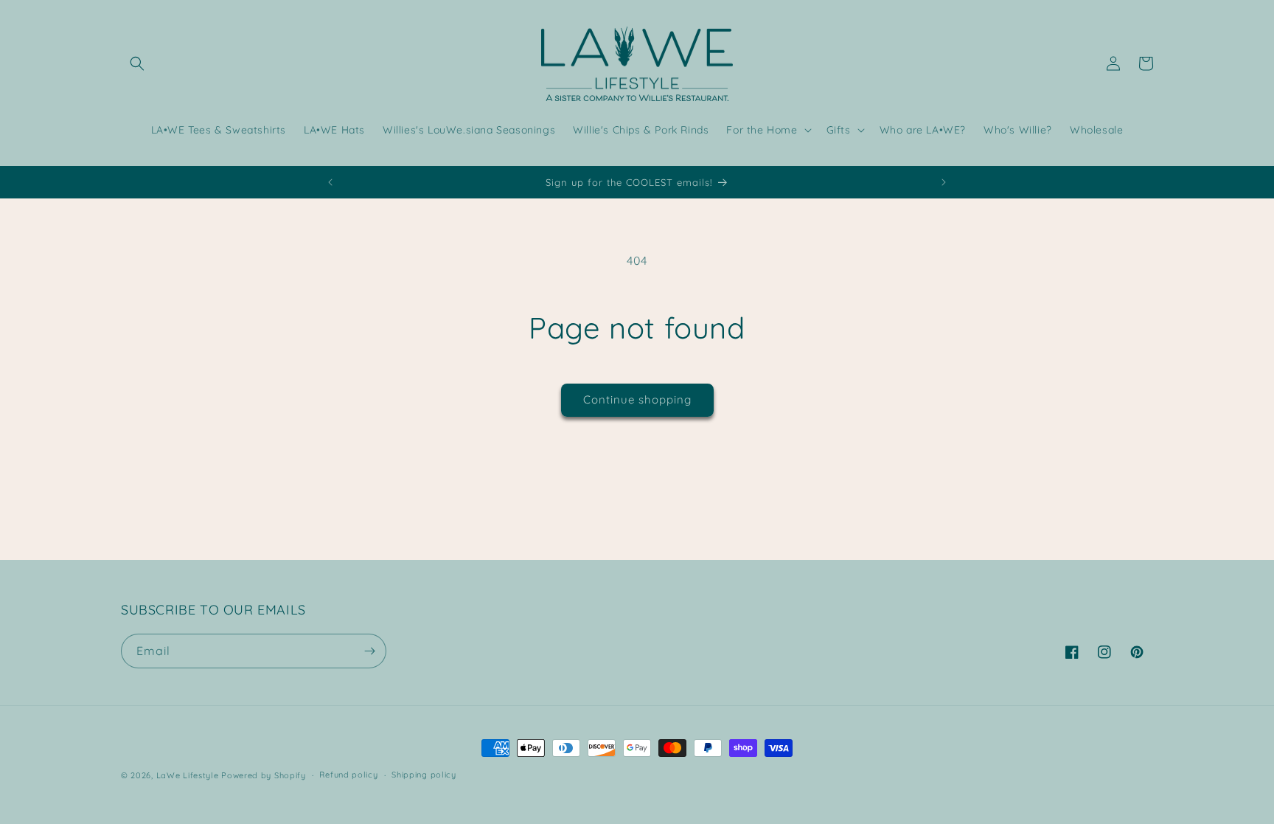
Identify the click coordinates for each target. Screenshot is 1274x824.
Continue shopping (637, 399)
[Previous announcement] (330, 182)
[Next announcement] (943, 182)
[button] (137, 63)
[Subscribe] (369, 651)
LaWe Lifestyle (187, 775)
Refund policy (348, 774)
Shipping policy (423, 774)
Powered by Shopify (263, 775)
